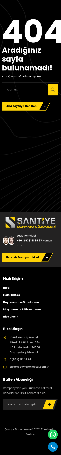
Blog (6, 288)
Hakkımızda (11, 295)
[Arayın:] (30, 89)
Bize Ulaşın (10, 316)
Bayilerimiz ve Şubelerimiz (21, 302)
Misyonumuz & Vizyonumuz (22, 309)
